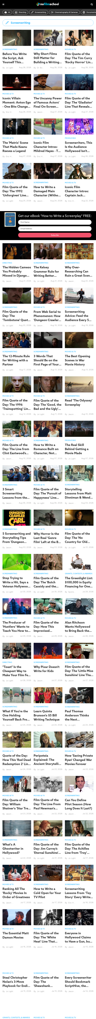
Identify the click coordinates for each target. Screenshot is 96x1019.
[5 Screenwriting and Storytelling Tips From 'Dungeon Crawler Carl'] (16, 517)
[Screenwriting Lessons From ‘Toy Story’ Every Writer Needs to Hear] (79, 872)
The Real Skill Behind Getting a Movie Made (76, 449)
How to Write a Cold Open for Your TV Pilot (47, 893)
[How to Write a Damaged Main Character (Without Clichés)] (48, 171)
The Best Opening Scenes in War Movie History (77, 360)
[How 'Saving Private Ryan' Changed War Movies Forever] (79, 739)
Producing (70, 138)
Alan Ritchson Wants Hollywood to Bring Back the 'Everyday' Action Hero (77, 631)
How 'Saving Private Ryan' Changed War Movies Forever (79, 760)
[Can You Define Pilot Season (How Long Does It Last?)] (79, 784)
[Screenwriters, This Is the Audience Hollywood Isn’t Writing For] (79, 126)
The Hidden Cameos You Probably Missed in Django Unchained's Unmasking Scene (16, 275)
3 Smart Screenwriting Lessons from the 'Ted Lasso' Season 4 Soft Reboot (15, 497)
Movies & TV (70, 49)
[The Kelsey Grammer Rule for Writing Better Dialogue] (48, 251)
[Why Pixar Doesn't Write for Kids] (48, 650)
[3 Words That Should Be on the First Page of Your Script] (48, 340)
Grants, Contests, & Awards (78, 574)
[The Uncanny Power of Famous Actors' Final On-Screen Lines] (48, 82)
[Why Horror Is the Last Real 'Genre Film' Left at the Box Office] (48, 517)
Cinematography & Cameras (66, 12)
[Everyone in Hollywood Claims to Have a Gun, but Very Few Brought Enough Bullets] (79, 917)
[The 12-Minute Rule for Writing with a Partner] (16, 340)
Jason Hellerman (44, 112)
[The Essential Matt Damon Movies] (16, 917)
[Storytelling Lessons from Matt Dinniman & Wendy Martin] (79, 473)
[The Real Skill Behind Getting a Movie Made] (79, 428)
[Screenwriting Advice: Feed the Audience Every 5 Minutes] (79, 295)
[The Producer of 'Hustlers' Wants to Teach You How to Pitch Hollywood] (16, 606)
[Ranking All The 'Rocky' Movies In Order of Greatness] (16, 872)
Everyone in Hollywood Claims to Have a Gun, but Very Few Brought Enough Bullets (78, 941)
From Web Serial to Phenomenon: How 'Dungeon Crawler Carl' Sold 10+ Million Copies (47, 320)
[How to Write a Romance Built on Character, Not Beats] (48, 428)
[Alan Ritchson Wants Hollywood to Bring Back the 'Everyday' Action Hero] (79, 606)
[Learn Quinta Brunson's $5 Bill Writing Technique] (48, 695)
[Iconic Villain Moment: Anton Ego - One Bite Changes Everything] (16, 82)
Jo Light (9, 67)
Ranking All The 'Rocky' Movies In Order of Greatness (16, 893)
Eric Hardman (12, 112)
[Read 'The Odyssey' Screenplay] (79, 384)
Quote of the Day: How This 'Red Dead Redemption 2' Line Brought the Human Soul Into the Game (16, 764)
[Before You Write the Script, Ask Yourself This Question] (16, 37)
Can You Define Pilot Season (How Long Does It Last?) (78, 804)
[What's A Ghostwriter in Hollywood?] (16, 828)
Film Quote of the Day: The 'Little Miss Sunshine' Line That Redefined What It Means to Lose (79, 675)
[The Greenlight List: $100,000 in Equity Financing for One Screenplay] (79, 562)
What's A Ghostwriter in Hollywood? (12, 849)
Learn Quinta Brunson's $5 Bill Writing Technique (47, 715)
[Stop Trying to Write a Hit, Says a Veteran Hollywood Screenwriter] (16, 562)
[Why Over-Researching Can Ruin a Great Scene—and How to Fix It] (79, 251)
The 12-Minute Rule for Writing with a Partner (16, 360)
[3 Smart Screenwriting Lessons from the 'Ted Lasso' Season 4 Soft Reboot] (16, 473)
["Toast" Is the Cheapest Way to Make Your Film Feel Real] (16, 650)
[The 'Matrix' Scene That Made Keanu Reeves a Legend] (16, 126)
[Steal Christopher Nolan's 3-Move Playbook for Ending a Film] (16, 961)
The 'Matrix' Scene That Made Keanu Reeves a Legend (15, 147)
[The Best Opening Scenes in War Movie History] (79, 340)
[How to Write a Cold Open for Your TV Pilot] (48, 872)
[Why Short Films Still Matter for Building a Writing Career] (48, 37)
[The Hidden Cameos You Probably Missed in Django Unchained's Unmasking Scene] (16, 251)
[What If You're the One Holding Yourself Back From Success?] (16, 695)
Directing (22, 12)
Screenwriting (40, 12)
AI (9, 12)
